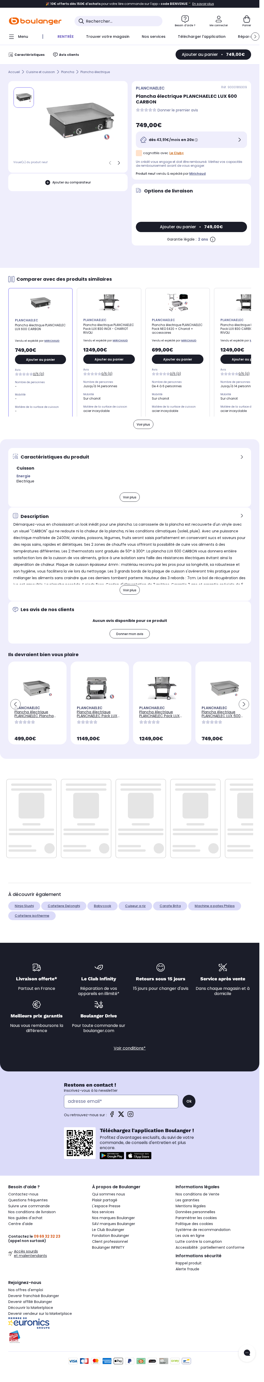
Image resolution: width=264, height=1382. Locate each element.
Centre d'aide (20, 1223)
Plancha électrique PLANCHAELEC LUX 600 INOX (221, 715)
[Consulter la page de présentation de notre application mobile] (112, 1155)
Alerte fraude (187, 1269)
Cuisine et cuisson (40, 72)
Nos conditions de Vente (197, 1194)
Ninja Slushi (24, 905)
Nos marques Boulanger (113, 1217)
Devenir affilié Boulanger (30, 1301)
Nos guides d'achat (25, 1217)
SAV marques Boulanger (113, 1223)
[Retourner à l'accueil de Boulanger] (35, 21)
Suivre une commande (29, 1206)
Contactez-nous (23, 1194)
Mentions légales (191, 1206)
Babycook (102, 905)
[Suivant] (118, 162)
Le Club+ (176, 153)
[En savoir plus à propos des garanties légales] (213, 239)
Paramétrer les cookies (196, 1217)
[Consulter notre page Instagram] (130, 1116)
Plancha (67, 72)
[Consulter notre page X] (121, 1116)
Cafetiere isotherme (32, 915)
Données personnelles (195, 1211)
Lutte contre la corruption (199, 1241)
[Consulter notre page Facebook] (112, 1116)
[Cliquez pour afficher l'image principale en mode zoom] (80, 121)
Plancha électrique (95, 72)
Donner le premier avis (178, 110)
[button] (255, 36)
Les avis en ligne (190, 1235)
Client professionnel (110, 1241)
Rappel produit (189, 1263)
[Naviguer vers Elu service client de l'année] (46, 1336)
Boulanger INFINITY (108, 1247)
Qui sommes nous (108, 1194)
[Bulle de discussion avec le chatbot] (247, 1353)
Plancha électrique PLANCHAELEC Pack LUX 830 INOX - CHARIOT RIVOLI (159, 717)
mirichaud (197, 173)
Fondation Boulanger (110, 1235)
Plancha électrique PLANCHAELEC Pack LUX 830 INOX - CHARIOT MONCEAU (97, 717)
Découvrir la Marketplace (30, 1307)
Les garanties (187, 1200)
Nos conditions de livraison (32, 1211)
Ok (189, 1101)
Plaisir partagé (104, 1200)
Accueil (14, 72)
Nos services (103, 1211)
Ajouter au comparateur (71, 182)
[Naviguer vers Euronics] (46, 1323)
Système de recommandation (203, 1229)
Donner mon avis (129, 634)
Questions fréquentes (28, 1200)
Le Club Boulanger (108, 1229)
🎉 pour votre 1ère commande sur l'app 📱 (130, 4)
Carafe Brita (170, 905)
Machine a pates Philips (215, 905)
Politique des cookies (194, 1223)
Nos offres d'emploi (25, 1289)
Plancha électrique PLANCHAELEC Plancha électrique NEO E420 (34, 715)
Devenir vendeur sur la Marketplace (40, 1313)
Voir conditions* (130, 1048)
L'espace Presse (106, 1206)
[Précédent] (110, 162)
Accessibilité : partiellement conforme (210, 1247)
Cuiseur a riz (135, 905)
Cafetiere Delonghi (64, 905)
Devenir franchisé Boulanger (33, 1295)
